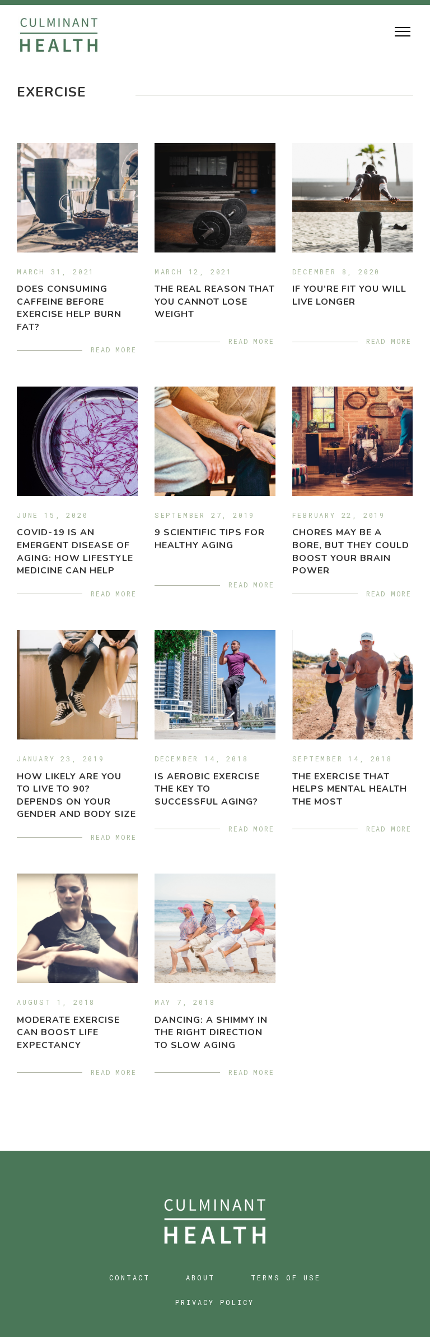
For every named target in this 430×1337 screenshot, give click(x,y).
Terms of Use (286, 1277)
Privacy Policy (214, 1302)
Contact (129, 1277)
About (200, 1277)
